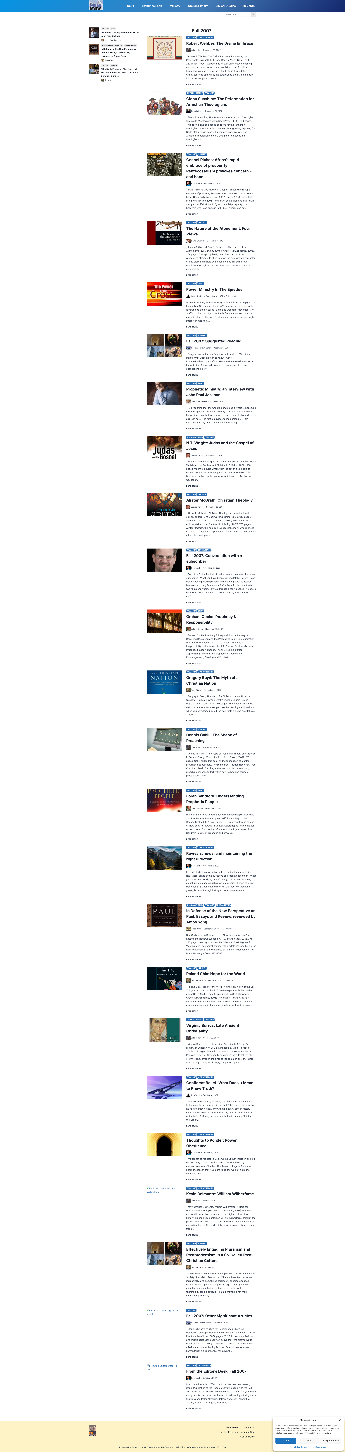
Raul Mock (195, 183)
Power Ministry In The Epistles (214, 289)
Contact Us (248, 1427)
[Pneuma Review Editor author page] (188, 348)
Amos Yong (196, 929)
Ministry (175, 6)
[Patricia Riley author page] (188, 111)
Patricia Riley (197, 111)
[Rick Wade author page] (188, 1095)
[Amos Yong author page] (188, 929)
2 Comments (231, 296)
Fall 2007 (191, 38)
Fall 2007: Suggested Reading (214, 341)
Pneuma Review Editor (201, 348)
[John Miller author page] (188, 50)
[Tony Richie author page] (188, 690)
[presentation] (164, 47)
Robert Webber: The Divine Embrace (219, 43)
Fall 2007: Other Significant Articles (219, 1316)
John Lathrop (197, 629)
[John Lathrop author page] (188, 629)
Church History (198, 6)
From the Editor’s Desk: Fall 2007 (216, 1371)
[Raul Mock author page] (188, 183)
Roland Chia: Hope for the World (215, 973)
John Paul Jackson (199, 401)
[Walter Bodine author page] (188, 296)
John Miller (196, 50)
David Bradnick (197, 241)
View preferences (330, 1440)
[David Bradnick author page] (188, 241)
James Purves (197, 455)
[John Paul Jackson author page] (188, 402)
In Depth (249, 6)
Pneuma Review (223, 905)
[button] (339, 1420)
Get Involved (204, 550)
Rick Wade (195, 1095)
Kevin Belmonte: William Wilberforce (220, 1194)
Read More (193, 84)
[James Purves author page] (188, 455)
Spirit (130, 6)
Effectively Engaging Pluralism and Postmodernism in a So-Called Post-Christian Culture (219, 1255)
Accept (285, 1440)
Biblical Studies (226, 6)
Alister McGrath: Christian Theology (219, 500)
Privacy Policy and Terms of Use (313, 1447)
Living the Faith (152, 6)
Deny (308, 1440)
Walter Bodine (197, 296)
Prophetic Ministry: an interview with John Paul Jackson (120, 34)
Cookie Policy (294, 1447)
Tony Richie (196, 690)
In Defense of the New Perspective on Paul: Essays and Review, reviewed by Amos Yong (221, 916)
